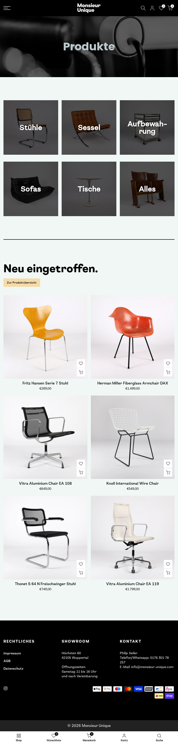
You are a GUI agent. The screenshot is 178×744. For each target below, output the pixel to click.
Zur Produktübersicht (22, 282)
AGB (6, 661)
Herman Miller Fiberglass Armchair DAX (132, 383)
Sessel (89, 127)
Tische (89, 189)
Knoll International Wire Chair (132, 483)
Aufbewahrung (147, 127)
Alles (147, 189)
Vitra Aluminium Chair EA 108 (45, 483)
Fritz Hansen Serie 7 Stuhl (45, 383)
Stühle (30, 127)
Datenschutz (13, 669)
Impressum (12, 653)
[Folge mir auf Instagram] (5, 688)
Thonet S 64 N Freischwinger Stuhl (45, 584)
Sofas (31, 189)
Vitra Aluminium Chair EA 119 (132, 584)
